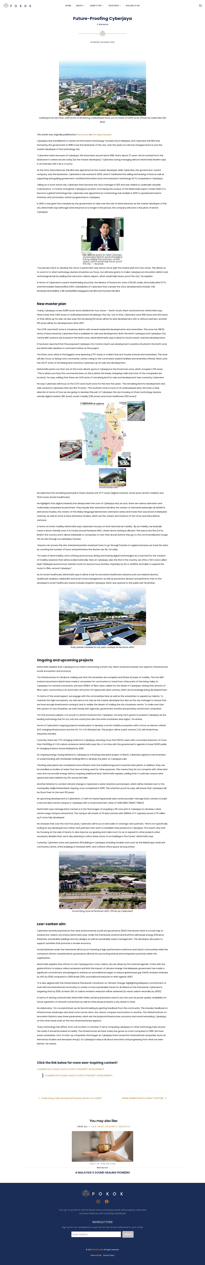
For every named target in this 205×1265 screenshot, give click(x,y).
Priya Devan (83, 134)
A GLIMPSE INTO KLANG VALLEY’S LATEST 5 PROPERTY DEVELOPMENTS (70, 1069)
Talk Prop (97, 1126)
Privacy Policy (109, 1255)
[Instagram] (98, 1201)
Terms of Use (95, 1255)
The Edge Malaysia (101, 134)
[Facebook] (106, 1201)
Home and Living (108, 1164)
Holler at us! (133, 5)
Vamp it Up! (94, 1164)
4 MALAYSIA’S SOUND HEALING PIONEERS (102, 1172)
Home (68, 5)
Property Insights (118, 1126)
